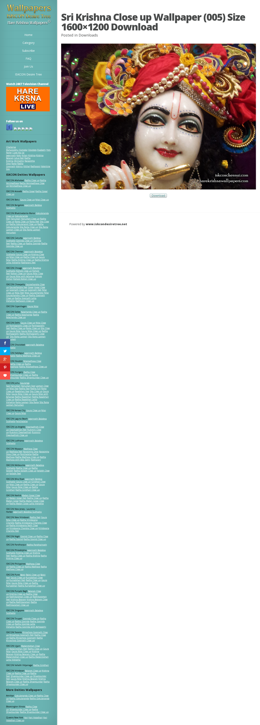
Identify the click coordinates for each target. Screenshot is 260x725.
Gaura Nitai (32, 306)
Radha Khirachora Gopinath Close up (24, 639)
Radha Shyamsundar (33, 681)
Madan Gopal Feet (17, 498)
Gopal (31, 287)
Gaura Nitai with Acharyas (21, 276)
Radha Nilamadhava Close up (33, 366)
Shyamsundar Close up (20, 374)
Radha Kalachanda (23, 314)
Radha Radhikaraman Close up (21, 603)
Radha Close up (32, 180)
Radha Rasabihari (23, 396)
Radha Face (24, 388)
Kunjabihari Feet (17, 580)
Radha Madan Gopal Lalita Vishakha (26, 503)
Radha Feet (35, 517)
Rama (14, 163)
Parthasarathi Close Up (20, 325)
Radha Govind (16, 539)
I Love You (17, 152)
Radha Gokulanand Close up (23, 224)
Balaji (22, 574)
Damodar (23, 149)
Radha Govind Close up (35, 539)
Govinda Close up (24, 240)
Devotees (32, 149)
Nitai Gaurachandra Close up (27, 294)
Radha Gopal (29, 191)
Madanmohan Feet (18, 648)
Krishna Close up (24, 552)
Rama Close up (22, 221)
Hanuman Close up (30, 218)
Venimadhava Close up (20, 185)
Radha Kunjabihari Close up (31, 585)
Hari (26, 717)
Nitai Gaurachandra (34, 292)
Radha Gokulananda (19, 698)
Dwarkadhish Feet (18, 429)
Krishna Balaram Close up (26, 654)
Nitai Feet (19, 292)
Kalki (18, 155)
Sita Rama (34, 402)
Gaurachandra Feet (18, 287)
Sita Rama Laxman (18, 336)
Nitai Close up (42, 199)
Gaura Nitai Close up (31, 331)
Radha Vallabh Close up (25, 470)
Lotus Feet (19, 158)
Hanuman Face (28, 385)
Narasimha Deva (30, 451)
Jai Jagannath (15, 154)
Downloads (88, 35)
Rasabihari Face (22, 391)
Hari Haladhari (35, 717)
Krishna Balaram (18, 599)
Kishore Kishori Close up (24, 279)
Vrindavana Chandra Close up (23, 528)
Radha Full (35, 388)
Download (158, 196)
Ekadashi (41, 149)
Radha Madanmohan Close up (25, 655)
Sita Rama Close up (29, 227)
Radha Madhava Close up (28, 355)
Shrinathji (19, 160)
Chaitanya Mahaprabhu (12, 148)
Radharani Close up (24, 300)
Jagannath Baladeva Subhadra (24, 442)
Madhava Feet (15, 451)
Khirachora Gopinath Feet (21, 635)
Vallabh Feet (15, 473)
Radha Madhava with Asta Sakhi (26, 458)
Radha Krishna (33, 555)
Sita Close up (36, 391)
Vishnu (19, 166)
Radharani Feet (28, 262)
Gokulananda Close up (25, 695)
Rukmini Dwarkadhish (20, 432)
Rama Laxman (22, 402)
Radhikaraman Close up (20, 596)
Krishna (32, 155)
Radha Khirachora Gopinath (22, 637)
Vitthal (26, 166)
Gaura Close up (27, 199)
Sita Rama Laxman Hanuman (23, 231)
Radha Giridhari (41, 665)
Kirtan (25, 155)
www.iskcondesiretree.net (106, 224)
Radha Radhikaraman (19, 602)
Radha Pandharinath (37, 544)
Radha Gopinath (14, 165)
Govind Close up (28, 536)
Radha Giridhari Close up (27, 489)
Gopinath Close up (18, 289)
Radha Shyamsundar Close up (34, 377)
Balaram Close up (33, 670)
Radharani (35, 166)
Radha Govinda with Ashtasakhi (30, 626)
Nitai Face (13, 388)
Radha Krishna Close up (22, 259)
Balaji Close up (33, 574)
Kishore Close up (24, 270)
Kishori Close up (18, 273)
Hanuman (15, 218)
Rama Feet (34, 221)
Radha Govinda (33, 243)
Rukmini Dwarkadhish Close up (23, 434)
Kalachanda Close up (30, 311)
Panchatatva (22, 421)
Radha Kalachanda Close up (22, 316)
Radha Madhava (32, 566)
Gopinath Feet (34, 289)
